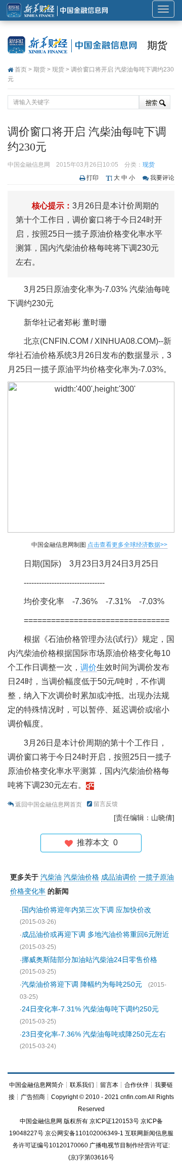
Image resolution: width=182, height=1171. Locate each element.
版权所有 (76, 1121)
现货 (58, 69)
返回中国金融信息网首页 (48, 804)
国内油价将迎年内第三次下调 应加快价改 (86, 910)
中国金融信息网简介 (36, 1084)
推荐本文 (95, 842)
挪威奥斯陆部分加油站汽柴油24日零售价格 (89, 960)
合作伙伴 (136, 1084)
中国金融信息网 (41, 1121)
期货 (157, 45)
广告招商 (33, 1097)
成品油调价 (118, 877)
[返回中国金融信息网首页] (90, 785)
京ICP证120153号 (114, 1121)
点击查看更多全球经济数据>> (127, 544)
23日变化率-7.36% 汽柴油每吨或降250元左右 (94, 1034)
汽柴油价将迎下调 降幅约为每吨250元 (82, 984)
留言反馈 (106, 804)
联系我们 (82, 1084)
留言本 (109, 1084)
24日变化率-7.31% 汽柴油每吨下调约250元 (90, 1009)
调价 (88, 667)
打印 (92, 177)
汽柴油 (51, 877)
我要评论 (162, 177)
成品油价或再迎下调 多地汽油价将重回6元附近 (95, 934)
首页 (21, 69)
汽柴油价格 (81, 877)
